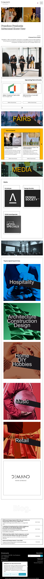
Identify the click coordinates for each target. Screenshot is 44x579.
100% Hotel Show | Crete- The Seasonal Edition (30, 148)
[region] (15, 569)
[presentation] (22, 107)
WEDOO (37, 578)
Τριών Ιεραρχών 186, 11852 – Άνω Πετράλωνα (10, 555)
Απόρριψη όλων (14, 574)
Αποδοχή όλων (22, 574)
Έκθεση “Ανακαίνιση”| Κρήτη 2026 (11, 95)
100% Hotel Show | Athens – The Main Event (12, 148)
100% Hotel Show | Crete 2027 (30, 95)
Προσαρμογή (7, 574)
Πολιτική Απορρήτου (38, 562)
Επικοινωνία (40, 561)
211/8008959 (6, 557)
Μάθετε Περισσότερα (12, 102)
